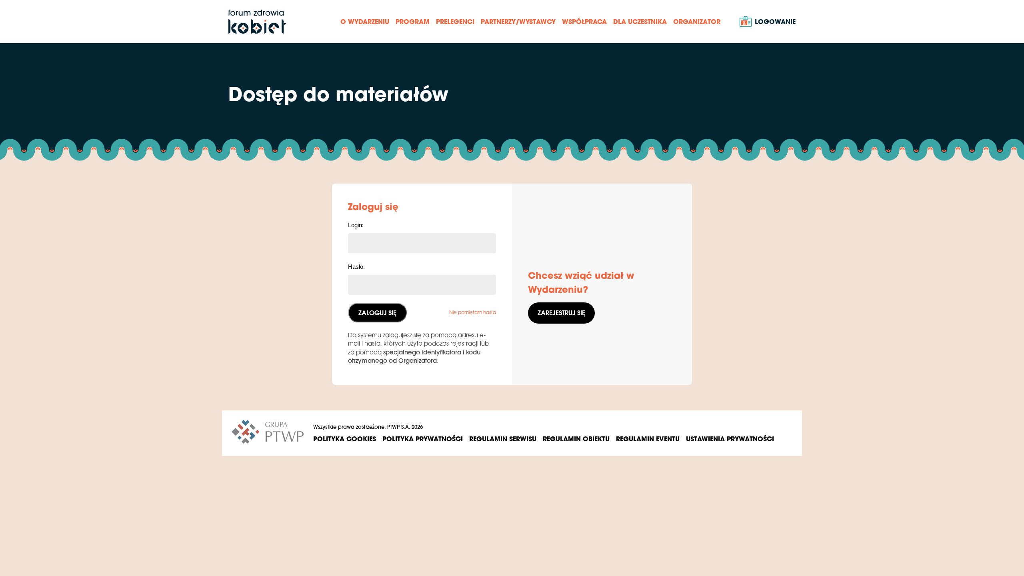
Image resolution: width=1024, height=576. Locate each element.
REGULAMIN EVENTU (648, 438)
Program (413, 21)
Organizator (696, 21)
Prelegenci (455, 21)
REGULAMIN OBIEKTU (576, 438)
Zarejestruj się (561, 312)
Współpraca (584, 21)
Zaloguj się (377, 312)
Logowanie (775, 21)
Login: (356, 225)
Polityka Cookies (344, 438)
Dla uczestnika (640, 21)
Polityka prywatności (422, 438)
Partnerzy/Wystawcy (518, 21)
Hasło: (356, 266)
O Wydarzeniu (364, 21)
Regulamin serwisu (502, 438)
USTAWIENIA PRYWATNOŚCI (730, 438)
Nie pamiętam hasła (472, 312)
